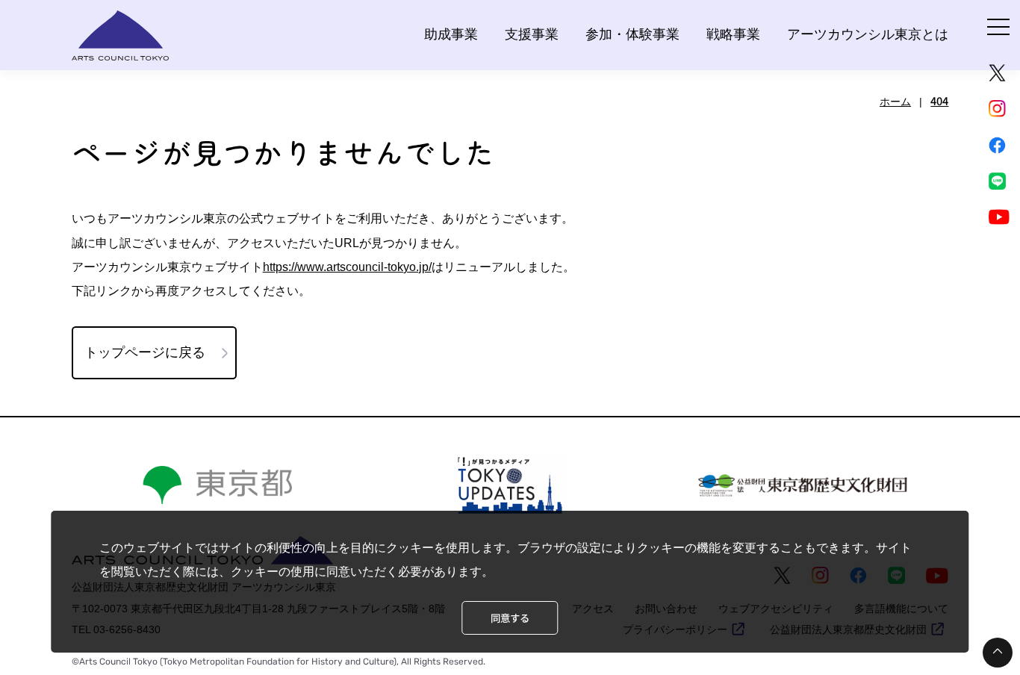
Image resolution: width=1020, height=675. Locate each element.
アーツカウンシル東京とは (867, 34)
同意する (510, 618)
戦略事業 (733, 34)
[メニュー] (998, 27)
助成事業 (451, 34)
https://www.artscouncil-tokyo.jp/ (347, 266)
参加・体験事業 (632, 34)
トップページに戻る (144, 352)
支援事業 (532, 34)
